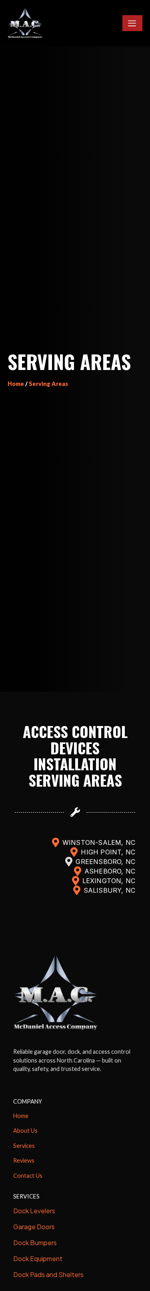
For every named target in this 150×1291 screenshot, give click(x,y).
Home (16, 383)
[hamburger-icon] (132, 23)
